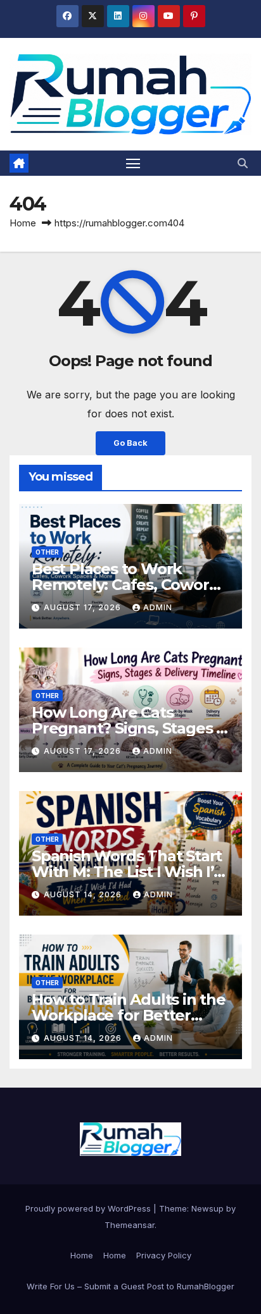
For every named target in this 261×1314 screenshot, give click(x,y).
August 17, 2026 (84, 607)
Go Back (130, 443)
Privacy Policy (163, 1255)
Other (47, 552)
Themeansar (130, 1225)
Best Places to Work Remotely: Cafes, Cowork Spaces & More (125, 585)
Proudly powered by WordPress (89, 1208)
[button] (243, 163)
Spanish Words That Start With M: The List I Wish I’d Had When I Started (128, 872)
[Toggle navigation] (133, 163)
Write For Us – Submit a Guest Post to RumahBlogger (130, 1286)
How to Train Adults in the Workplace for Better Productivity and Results (129, 1015)
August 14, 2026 (84, 894)
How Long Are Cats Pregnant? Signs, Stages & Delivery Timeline (129, 728)
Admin (157, 607)
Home (23, 223)
